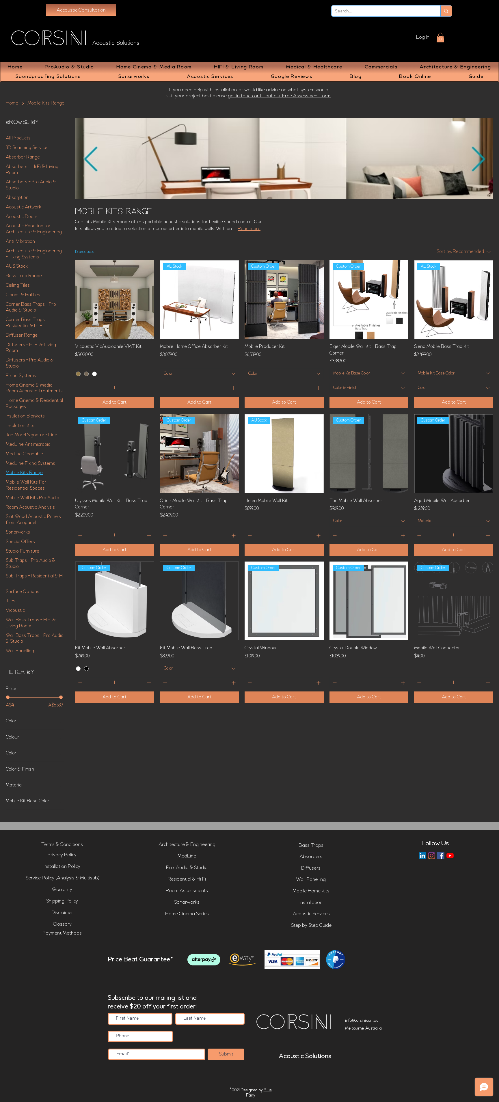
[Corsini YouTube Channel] (450, 855)
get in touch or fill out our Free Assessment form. (279, 96)
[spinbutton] (114, 388)
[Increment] (149, 388)
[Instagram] (431, 855)
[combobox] (199, 373)
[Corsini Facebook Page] (440, 855)
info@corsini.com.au (362, 1020)
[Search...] (446, 10)
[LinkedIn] (422, 855)
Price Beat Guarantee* (140, 959)
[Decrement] (79, 388)
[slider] (7, 697)
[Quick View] (114, 299)
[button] (440, 37)
